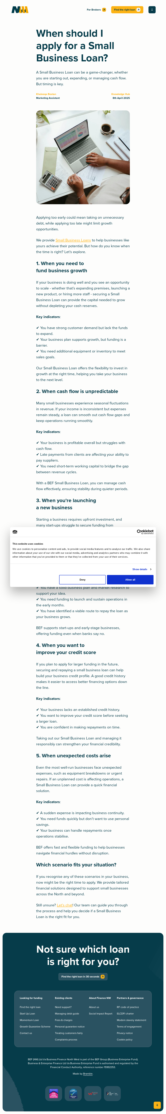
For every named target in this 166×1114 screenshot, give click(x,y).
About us (94, 1007)
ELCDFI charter (125, 1013)
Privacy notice (125, 1033)
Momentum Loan (29, 1020)
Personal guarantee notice (70, 1026)
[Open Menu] (152, 9)
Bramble (88, 1073)
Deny (82, 579)
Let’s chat (64, 905)
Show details (139, 569)
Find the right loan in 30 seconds (80, 976)
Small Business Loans (73, 240)
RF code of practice (128, 1007)
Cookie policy (124, 1039)
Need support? (63, 1007)
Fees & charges (63, 1020)
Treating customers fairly (69, 1033)
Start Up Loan (27, 1013)
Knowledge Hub (120, 94)
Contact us (26, 1033)
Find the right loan (124, 9)
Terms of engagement (129, 1026)
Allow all (130, 579)
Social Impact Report (100, 1013)
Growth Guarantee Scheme (35, 1026)
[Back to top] (157, 1105)
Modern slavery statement (131, 1020)
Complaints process (66, 1039)
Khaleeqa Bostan (46, 94)
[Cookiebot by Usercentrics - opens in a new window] (139, 532)
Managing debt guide (67, 1013)
